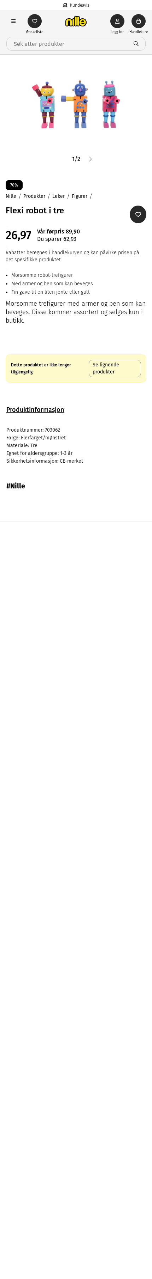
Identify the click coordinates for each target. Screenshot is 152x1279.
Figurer (79, 196)
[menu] (13, 21)
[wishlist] (35, 21)
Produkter (34, 196)
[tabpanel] (76, 445)
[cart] (138, 21)
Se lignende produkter (106, 368)
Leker (58, 196)
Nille (11, 196)
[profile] (117, 21)
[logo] (76, 21)
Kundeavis (79, 5)
